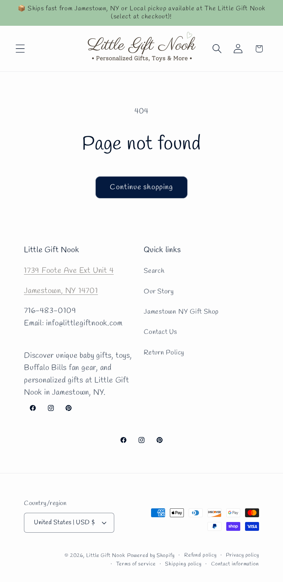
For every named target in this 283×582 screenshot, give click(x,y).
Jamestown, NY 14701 (61, 291)
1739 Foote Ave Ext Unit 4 (69, 271)
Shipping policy (183, 564)
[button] (20, 48)
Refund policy (200, 555)
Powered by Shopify (151, 555)
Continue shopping (141, 187)
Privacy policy (242, 555)
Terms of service (136, 564)
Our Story (159, 291)
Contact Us (160, 332)
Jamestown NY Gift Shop (181, 311)
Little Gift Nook (105, 555)
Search (154, 271)
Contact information (235, 564)
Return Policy (164, 352)
